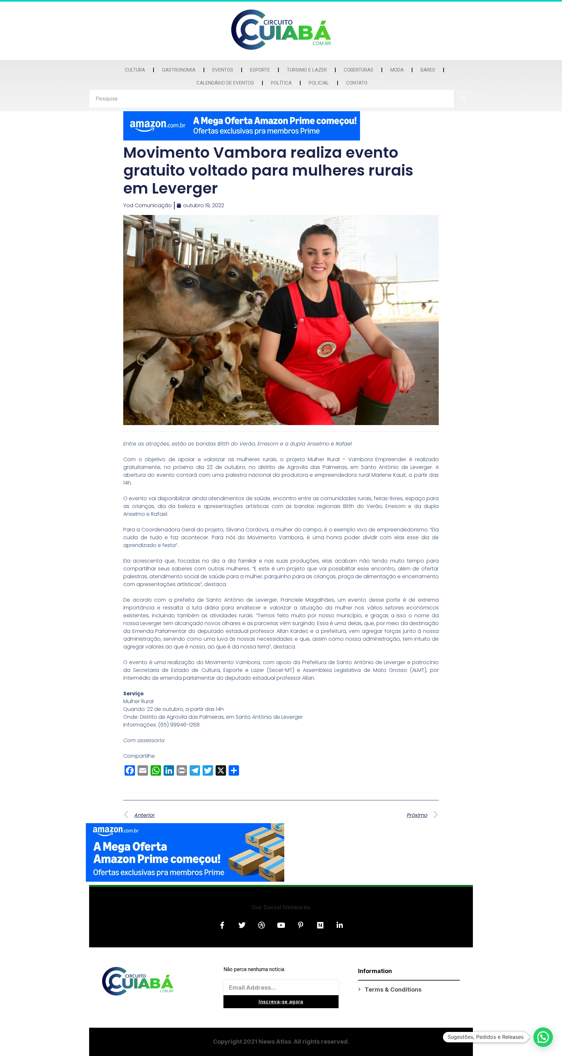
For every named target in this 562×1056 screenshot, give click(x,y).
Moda (397, 70)
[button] (543, 1037)
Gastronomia (178, 70)
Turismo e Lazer (307, 70)
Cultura (135, 70)
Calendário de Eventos (225, 83)
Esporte (260, 70)
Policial (319, 83)
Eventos (222, 70)
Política (281, 83)
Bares (428, 70)
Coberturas (358, 70)
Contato (357, 83)
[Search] (463, 98)
